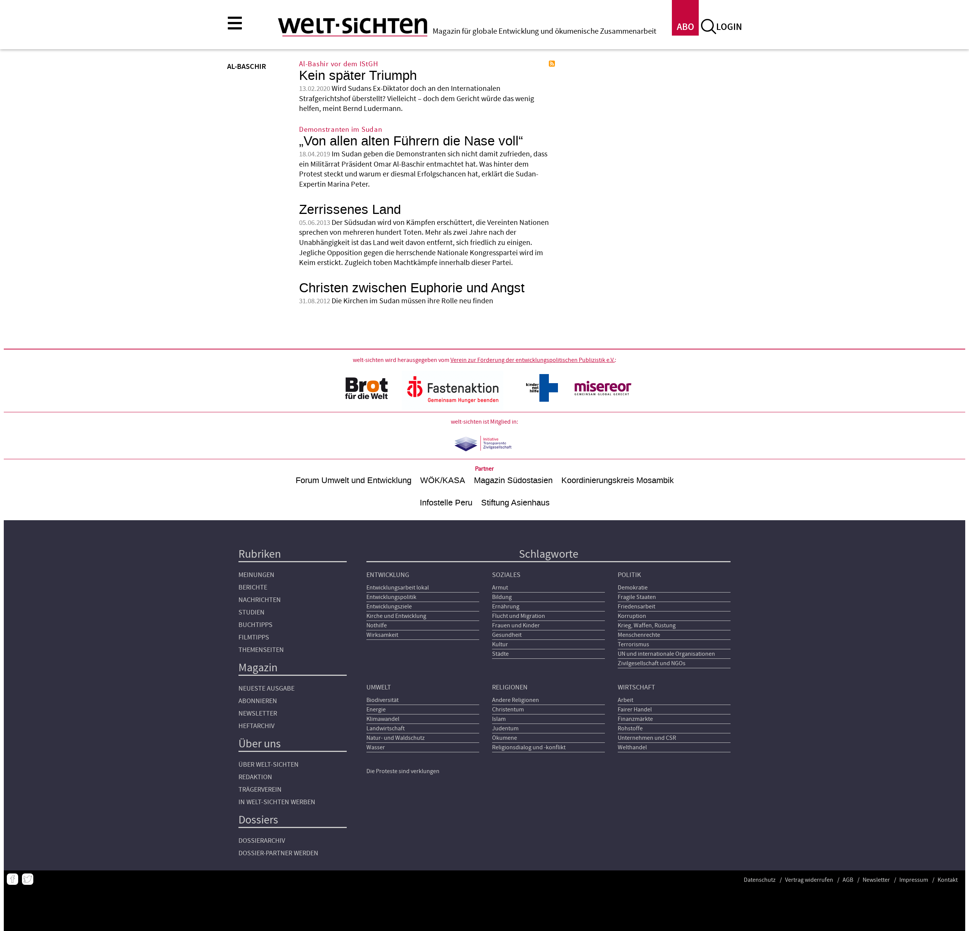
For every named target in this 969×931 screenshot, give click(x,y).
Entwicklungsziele (389, 606)
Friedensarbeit (636, 606)
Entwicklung (387, 575)
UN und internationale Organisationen (666, 654)
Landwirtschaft (385, 728)
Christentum (508, 709)
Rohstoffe (630, 728)
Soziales (506, 575)
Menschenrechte (639, 635)
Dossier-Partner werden (278, 853)
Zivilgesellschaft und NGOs (651, 663)
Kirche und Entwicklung (396, 616)
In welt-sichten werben (276, 802)
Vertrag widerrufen (809, 880)
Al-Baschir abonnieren (552, 64)
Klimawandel (382, 719)
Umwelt (378, 687)
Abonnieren (257, 701)
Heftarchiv (256, 726)
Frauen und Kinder (516, 625)
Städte (500, 654)
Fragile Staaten (637, 597)
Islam (499, 719)
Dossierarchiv (261, 840)
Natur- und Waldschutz (395, 738)
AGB (848, 880)
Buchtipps (255, 625)
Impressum (913, 880)
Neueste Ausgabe (266, 688)
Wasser (375, 747)
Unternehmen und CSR (647, 738)
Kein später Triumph (358, 75)
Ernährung (505, 606)
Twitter (27, 879)
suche (708, 26)
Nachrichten (259, 600)
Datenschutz (760, 880)
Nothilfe (376, 625)
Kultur (500, 644)
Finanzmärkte (635, 719)
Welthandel (632, 747)
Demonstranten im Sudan (340, 129)
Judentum (505, 728)
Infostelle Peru (446, 502)
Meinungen (256, 575)
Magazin (257, 667)
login (729, 27)
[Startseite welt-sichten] (352, 25)
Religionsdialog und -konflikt (529, 747)
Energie (376, 709)
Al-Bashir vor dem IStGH (338, 64)
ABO (685, 27)
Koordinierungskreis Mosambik (617, 480)
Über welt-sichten (268, 764)
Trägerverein (260, 789)
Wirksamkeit (382, 635)
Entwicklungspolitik (391, 597)
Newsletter (257, 713)
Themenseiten (261, 650)
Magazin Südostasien (513, 480)
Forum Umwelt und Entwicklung (353, 480)
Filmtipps (253, 637)
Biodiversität (382, 700)
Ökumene (504, 738)
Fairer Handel (635, 709)
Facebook (12, 879)
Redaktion (255, 777)
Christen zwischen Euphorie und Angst (412, 287)
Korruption (632, 616)
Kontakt (948, 880)
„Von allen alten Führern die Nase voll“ (411, 141)
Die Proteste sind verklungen (402, 771)
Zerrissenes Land (350, 209)
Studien (251, 612)
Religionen (510, 687)
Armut (500, 587)
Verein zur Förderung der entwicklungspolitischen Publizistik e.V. (532, 360)
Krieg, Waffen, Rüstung (647, 625)
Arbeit (625, 700)
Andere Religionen (515, 700)
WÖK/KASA (442, 480)
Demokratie (633, 587)
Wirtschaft (636, 687)
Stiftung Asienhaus (515, 502)
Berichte (252, 587)
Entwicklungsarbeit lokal (397, 587)
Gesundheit (507, 635)
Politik (629, 575)
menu (234, 22)
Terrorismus (633, 644)
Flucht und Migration (518, 616)
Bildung (502, 597)
